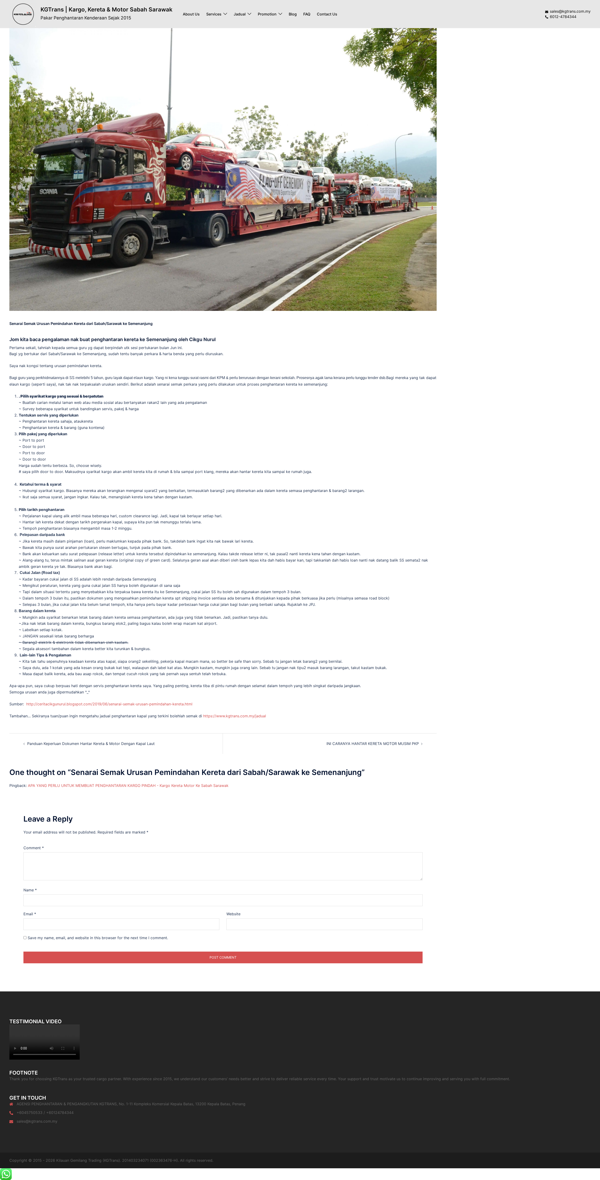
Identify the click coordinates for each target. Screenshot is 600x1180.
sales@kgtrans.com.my (37, 1121)
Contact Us (327, 14)
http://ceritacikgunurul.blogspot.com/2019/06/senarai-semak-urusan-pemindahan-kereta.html (109, 704)
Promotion (267, 14)
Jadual (240, 14)
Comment (33, 847)
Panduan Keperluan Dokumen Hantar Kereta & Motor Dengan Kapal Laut (91, 743)
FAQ (306, 14)
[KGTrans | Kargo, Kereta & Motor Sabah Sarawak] (23, 14)
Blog (293, 14)
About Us (191, 14)
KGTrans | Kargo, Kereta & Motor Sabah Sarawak (106, 9)
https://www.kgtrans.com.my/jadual (234, 716)
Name (30, 890)
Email (29, 914)
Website (233, 914)
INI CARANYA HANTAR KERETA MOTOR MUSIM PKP (372, 743)
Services (213, 14)
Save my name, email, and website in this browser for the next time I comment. (98, 937)
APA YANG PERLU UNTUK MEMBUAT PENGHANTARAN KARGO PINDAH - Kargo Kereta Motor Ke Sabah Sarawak (128, 785)
